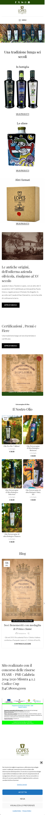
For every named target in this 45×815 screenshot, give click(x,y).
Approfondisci (10, 305)
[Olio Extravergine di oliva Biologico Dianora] (12, 517)
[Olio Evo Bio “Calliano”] (12, 429)
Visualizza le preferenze (22, 805)
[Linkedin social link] (22, 2)
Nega (22, 799)
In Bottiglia (12, 449)
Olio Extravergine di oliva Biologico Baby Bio (33, 492)
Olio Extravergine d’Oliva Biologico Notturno (33, 448)
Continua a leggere (22, 644)
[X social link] (19, 2)
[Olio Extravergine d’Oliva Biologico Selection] (12, 473)
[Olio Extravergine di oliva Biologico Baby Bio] (33, 473)
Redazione (22, 633)
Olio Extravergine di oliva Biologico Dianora (11, 535)
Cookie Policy (17, 811)
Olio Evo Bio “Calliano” (12, 446)
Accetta (22, 792)
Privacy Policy (26, 811)
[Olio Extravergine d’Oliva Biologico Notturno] (33, 429)
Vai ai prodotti (22, 114)
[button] (41, 762)
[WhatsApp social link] (25, 2)
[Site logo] (22, 10)
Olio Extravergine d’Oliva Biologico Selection (11, 492)
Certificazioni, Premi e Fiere (22, 621)
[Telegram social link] (29, 2)
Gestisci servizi (22, 784)
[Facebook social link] (15, 2)
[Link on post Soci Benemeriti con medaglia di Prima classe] (22, 590)
